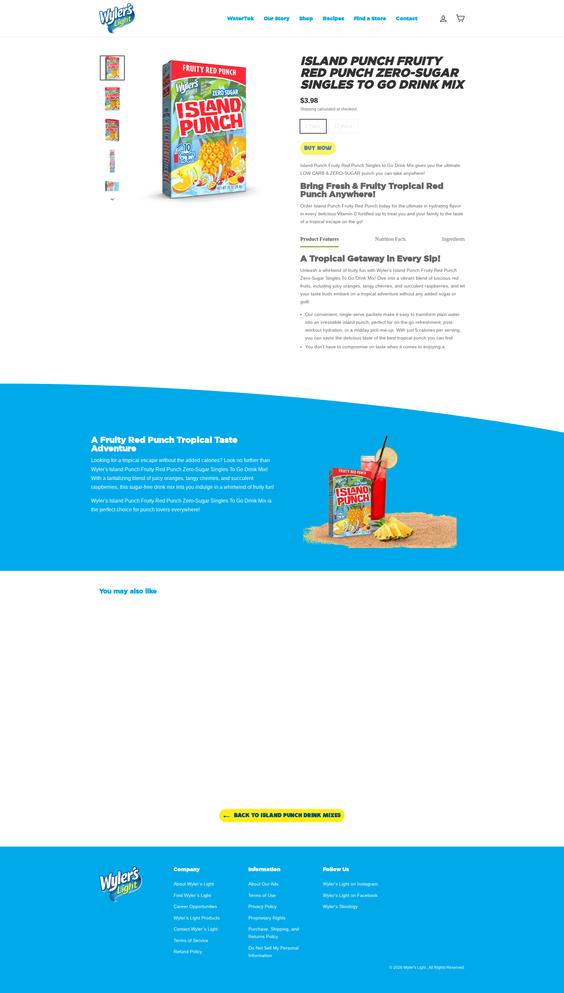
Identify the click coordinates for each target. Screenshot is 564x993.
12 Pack (343, 126)
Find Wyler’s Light (192, 895)
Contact (406, 18)
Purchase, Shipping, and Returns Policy (273, 933)
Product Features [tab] (319, 239)
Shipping (308, 109)
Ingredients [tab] (453, 239)
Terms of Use (262, 895)
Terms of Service (191, 940)
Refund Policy (188, 951)
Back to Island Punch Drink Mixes (286, 815)
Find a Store (370, 18)
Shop (306, 18)
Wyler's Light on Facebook (350, 895)
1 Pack (313, 126)
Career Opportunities (195, 906)
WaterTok (240, 18)
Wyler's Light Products (197, 918)
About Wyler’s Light (194, 884)
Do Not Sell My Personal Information (273, 952)
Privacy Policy (262, 906)
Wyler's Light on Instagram (350, 884)
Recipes (333, 18)
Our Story (277, 18)
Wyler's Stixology (340, 906)
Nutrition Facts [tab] (390, 239)
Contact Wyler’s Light (196, 929)
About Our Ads (263, 884)
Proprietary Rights (267, 918)
